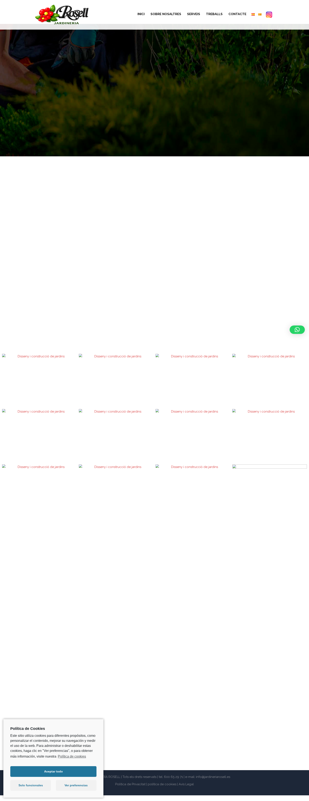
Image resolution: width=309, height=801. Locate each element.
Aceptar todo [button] (53, 771)
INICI (141, 14)
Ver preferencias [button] (76, 785)
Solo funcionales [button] (30, 785)
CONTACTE (237, 14)
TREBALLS (214, 14)
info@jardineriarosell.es (213, 777)
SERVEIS (193, 14)
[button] (297, 329)
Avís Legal (186, 784)
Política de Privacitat (130, 784)
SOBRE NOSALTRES (166, 14)
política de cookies (162, 784)
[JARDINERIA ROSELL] (62, 14)
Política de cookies (72, 756)
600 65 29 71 (173, 777)
